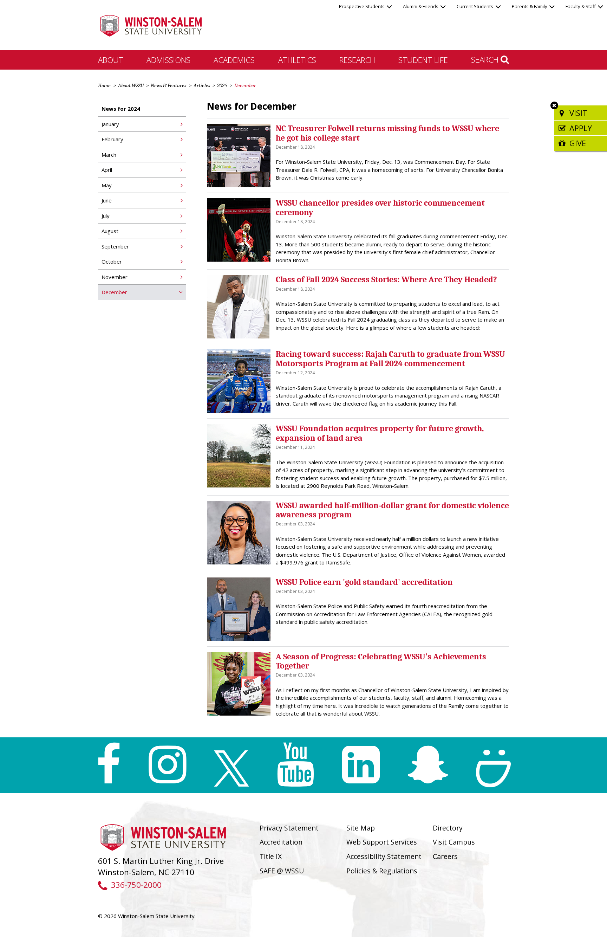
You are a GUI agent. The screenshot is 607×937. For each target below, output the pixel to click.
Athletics (297, 59)
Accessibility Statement (384, 856)
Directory (448, 828)
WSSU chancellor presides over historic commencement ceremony (380, 207)
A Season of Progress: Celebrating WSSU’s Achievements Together (381, 661)
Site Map (360, 828)
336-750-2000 (136, 884)
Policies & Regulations (381, 870)
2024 (222, 85)
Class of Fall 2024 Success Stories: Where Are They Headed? (386, 279)
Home (104, 85)
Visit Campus (454, 842)
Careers (445, 856)
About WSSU (131, 85)
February (112, 139)
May (107, 185)
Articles (202, 85)
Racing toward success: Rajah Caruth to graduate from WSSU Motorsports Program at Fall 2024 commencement (390, 358)
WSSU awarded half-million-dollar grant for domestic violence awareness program (392, 509)
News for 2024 (121, 108)
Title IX (271, 856)
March (109, 154)
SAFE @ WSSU (282, 870)
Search (486, 59)
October (112, 261)
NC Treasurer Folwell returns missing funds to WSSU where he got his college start (387, 132)
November (115, 276)
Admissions (168, 59)
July (106, 215)
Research (357, 59)
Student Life (423, 59)
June (107, 200)
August (110, 230)
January (110, 124)
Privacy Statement (289, 828)
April (107, 169)
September (115, 246)
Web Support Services (381, 842)
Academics (234, 59)
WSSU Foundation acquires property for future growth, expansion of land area (380, 433)
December (114, 292)
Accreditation (281, 842)
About (110, 59)
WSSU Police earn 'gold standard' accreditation (364, 582)
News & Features (168, 85)
